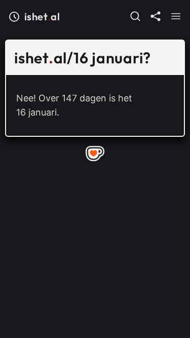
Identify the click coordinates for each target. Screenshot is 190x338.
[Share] (155, 16)
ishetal (42, 16)
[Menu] (176, 16)
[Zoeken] (135, 16)
